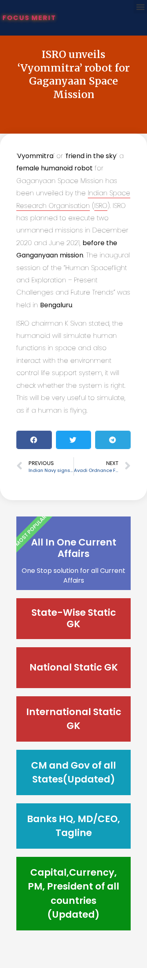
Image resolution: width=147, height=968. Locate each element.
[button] (140, 6)
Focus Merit (29, 17)
